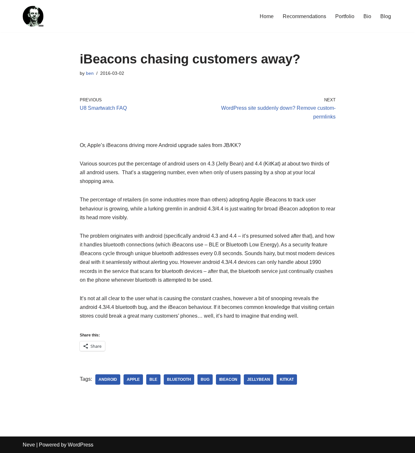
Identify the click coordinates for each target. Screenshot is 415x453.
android (108, 379)
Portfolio (344, 16)
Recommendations (304, 16)
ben (90, 73)
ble (153, 379)
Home (267, 16)
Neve (29, 444)
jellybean (258, 379)
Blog (385, 16)
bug (205, 379)
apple (133, 379)
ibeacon (228, 379)
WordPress (80, 444)
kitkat (287, 379)
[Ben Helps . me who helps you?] (33, 16)
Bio (367, 16)
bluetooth (179, 379)
